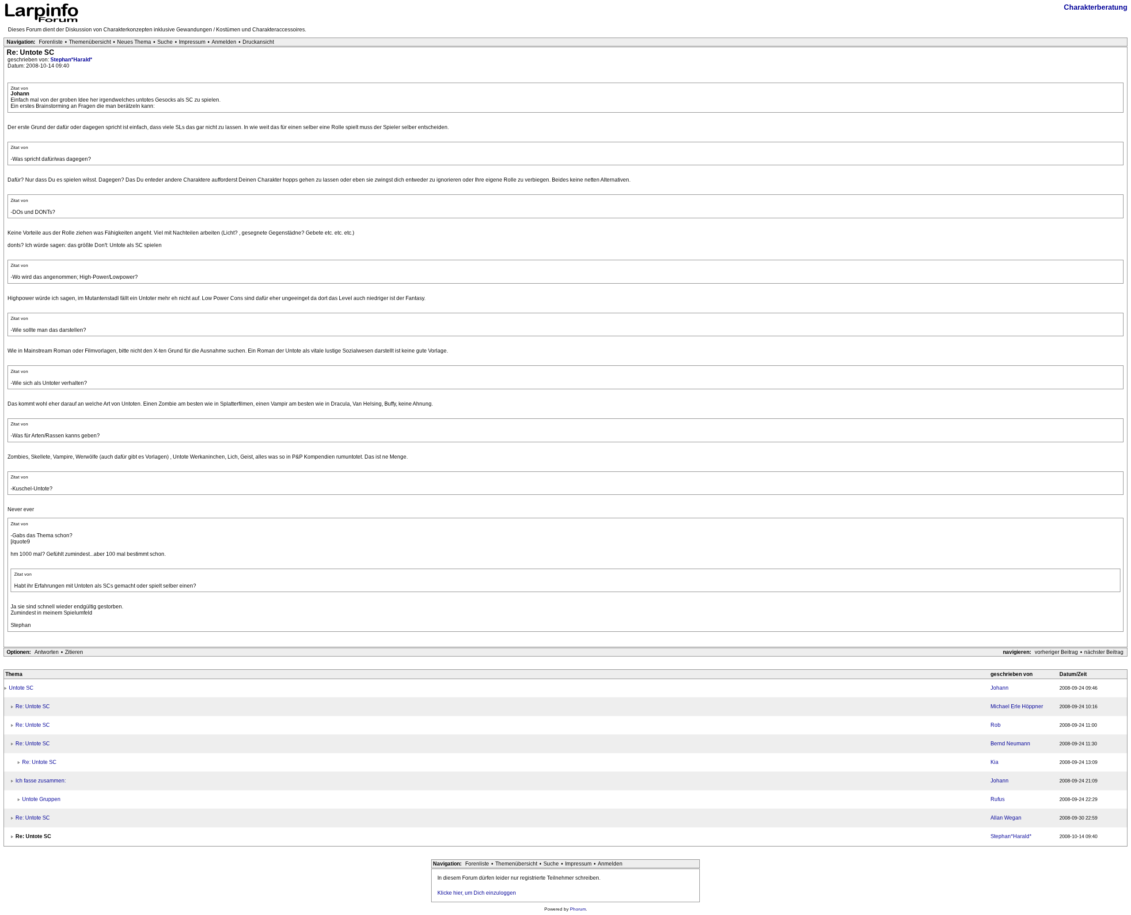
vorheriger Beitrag (1056, 652)
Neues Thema (134, 42)
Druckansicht (258, 42)
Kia (994, 762)
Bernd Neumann (1010, 743)
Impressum (192, 42)
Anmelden (224, 42)
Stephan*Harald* (71, 60)
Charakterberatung (1095, 7)
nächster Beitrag (1103, 652)
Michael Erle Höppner (1017, 706)
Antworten (46, 652)
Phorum (578, 909)
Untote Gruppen (41, 799)
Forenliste (51, 42)
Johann (1000, 688)
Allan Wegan (1006, 818)
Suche (165, 42)
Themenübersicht (90, 42)
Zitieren (74, 652)
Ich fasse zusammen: (40, 781)
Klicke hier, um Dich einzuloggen (476, 893)
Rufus (998, 799)
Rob (996, 725)
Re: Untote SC (32, 706)
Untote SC (21, 688)
